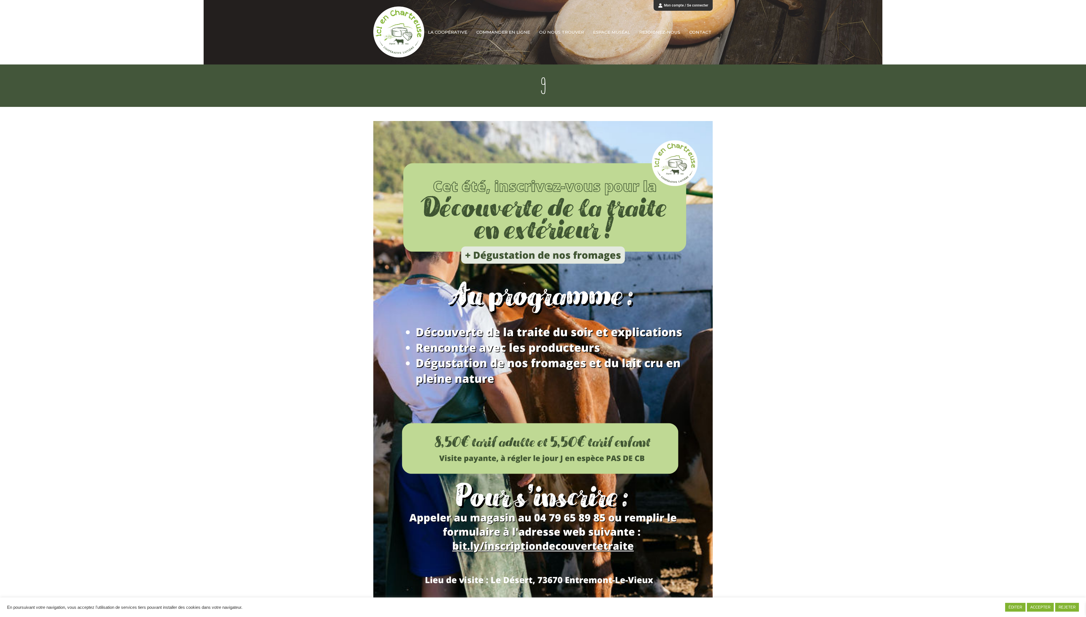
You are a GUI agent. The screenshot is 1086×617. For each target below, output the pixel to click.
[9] (543, 361)
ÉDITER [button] (1015, 607)
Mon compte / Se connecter (686, 5)
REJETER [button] (1067, 607)
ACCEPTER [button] (1040, 607)
